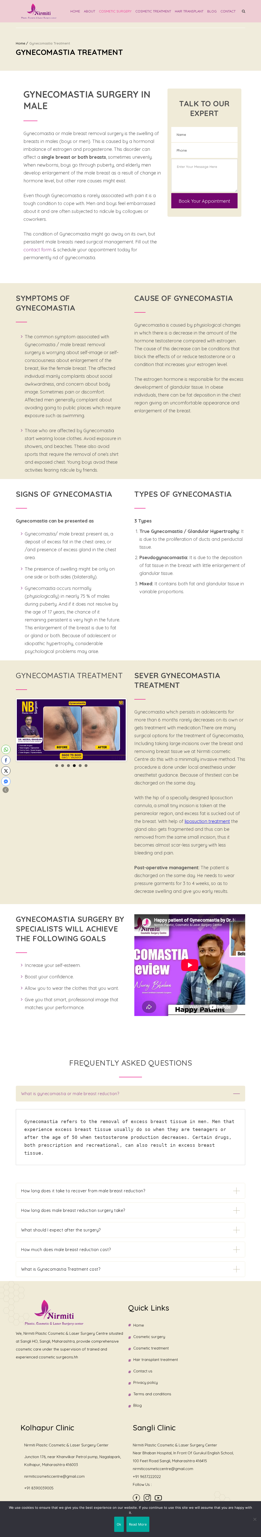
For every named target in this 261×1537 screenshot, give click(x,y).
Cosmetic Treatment (153, 11)
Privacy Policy (145, 1382)
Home (75, 11)
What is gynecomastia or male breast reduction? (70, 1093)
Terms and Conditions (152, 1393)
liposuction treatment (207, 821)
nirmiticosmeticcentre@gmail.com (54, 1476)
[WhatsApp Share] (5, 749)
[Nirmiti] (39, 11)
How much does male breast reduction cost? (66, 1249)
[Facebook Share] (5, 760)
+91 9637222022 (147, 1476)
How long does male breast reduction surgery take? (73, 1210)
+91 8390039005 (39, 1488)
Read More (138, 1524)
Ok (119, 1524)
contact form (37, 250)
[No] (254, 1519)
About (89, 11)
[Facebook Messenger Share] (5, 781)
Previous (9, 730)
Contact (228, 11)
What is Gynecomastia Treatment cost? (60, 1269)
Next (133, 730)
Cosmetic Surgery (115, 11)
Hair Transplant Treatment (155, 1359)
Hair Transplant (189, 11)
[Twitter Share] (5, 770)
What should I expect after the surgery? (61, 1229)
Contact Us (142, 1371)
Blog (212, 11)
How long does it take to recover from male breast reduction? (83, 1190)
